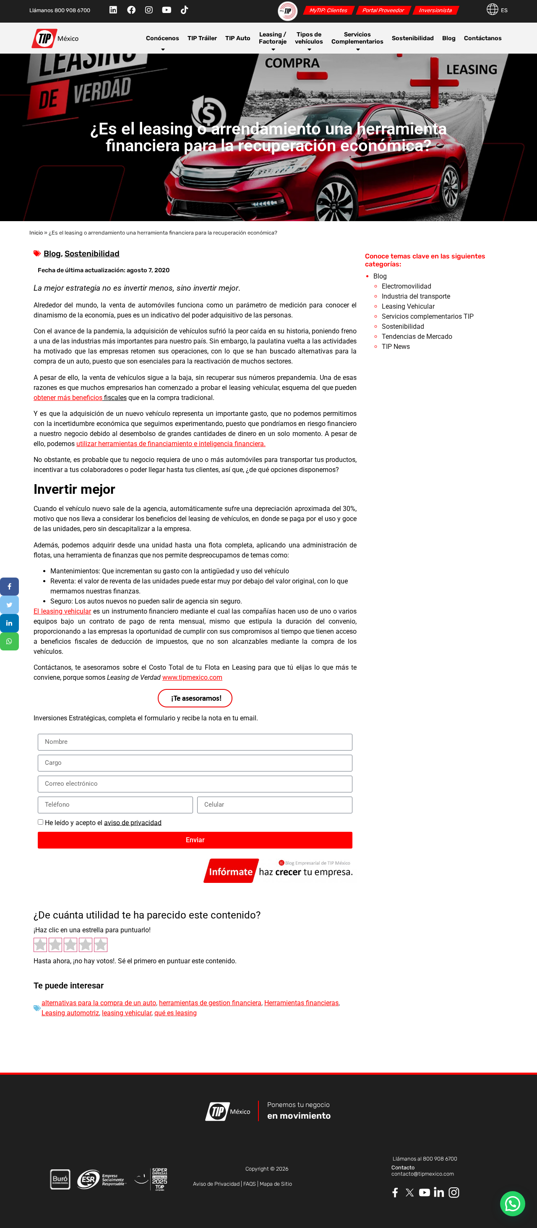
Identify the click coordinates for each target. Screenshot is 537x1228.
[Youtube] (166, 10)
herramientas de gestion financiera (210, 1003)
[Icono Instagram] (454, 1192)
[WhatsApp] (9, 641)
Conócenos (162, 38)
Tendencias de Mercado (417, 337)
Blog (449, 38)
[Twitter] (9, 605)
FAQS (249, 1184)
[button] (512, 1203)
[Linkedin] (113, 10)
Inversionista (435, 10)
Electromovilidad (406, 286)
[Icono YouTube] (424, 1192)
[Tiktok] (184, 10)
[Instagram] (149, 10)
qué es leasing (175, 1013)
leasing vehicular (126, 1013)
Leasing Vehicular (408, 306)
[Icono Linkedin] (439, 1192)
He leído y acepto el (103, 822)
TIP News (396, 347)
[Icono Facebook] (395, 1192)
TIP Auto (237, 38)
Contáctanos (483, 38)
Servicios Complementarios (357, 38)
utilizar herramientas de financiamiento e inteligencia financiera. (171, 444)
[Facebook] (131, 10)
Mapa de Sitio (276, 1184)
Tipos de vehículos (309, 38)
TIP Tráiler (202, 38)
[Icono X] (410, 1192)
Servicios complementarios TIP (428, 316)
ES (504, 10)
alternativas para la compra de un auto (99, 1003)
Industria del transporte (416, 296)
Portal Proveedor (383, 10)
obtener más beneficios (68, 398)
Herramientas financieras (301, 1003)
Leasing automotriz (70, 1013)
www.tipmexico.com (192, 677)
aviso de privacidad (133, 822)
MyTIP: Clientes (329, 10)
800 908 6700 (440, 1159)
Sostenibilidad (413, 38)
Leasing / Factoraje (273, 38)
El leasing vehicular (62, 611)
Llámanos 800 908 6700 (59, 10)
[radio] (40, 946)
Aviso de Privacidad (216, 1184)
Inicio (36, 233)
